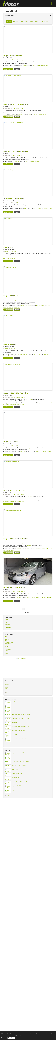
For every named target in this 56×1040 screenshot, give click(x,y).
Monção (26, 208)
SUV (29, 62)
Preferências (3, 1037)
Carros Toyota (20, 202)
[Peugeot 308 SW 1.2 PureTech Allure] (28, 377)
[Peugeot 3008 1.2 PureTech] (28, 39)
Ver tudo (8, 653)
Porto (30, 114)
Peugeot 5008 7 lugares (11, 296)
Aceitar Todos (11, 1037)
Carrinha (30, 399)
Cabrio (6, 636)
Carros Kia (19, 155)
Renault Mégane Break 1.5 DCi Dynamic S (21, 714)
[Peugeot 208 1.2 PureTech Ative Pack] (28, 522)
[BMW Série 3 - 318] (28, 328)
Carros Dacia (13, 251)
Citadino (30, 157)
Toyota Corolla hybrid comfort (13, 198)
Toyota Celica (15, 734)
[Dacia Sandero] (28, 231)
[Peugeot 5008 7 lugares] (28, 279)
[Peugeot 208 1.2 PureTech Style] (28, 474)
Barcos (36, 21)
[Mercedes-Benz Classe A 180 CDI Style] (8, 707)
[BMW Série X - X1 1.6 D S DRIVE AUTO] (28, 88)
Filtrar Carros (10, 15)
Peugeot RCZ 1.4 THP (10, 441)
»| (32, 609)
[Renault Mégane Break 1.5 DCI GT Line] (8, 727)
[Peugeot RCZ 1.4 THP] (28, 425)
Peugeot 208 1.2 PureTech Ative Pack (15, 539)
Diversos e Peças (44, 21)
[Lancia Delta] (8, 723)
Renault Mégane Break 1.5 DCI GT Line (20, 726)
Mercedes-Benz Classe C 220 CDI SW (20, 738)
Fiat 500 (13, 701)
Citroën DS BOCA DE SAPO (18, 710)
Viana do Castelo (37, 208)
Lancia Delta (14, 722)
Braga (34, 65)
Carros (9, 21)
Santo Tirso (20, 114)
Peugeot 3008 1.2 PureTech (12, 55)
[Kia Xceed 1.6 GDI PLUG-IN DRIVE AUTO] (28, 135)
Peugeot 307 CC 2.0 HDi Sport (18, 730)
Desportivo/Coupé (32, 447)
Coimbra (7, 684)
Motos (31, 21)
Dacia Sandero (8, 247)
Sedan (6, 646)
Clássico (7, 640)
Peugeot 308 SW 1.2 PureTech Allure (15, 393)
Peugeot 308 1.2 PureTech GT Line (14, 587)
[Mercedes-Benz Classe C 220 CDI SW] (8, 740)
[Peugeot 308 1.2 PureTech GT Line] (28, 571)
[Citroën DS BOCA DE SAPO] (8, 711)
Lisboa (6, 687)
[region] (28, 1035)
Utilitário (30, 496)
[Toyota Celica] (8, 736)
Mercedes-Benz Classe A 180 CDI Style (20, 705)
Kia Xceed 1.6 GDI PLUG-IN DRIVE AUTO (16, 151)
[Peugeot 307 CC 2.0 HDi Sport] (8, 732)
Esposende (25, 65)
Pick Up (6, 645)
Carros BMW (20, 108)
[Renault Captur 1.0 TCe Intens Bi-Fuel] (8, 719)
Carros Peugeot (21, 59)
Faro (6, 685)
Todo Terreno (8, 649)
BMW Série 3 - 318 (9, 344)
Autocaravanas (24, 21)
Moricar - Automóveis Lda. (40, 114)
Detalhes (17, 69)
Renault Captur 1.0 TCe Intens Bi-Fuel (20, 718)
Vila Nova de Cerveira (22, 257)
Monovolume (8, 643)
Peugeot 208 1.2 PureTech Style (14, 490)
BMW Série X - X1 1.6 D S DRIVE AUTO (16, 104)
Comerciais (16, 21)
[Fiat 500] (8, 703)
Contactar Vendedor (9, 69)
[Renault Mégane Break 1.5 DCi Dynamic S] (8, 715)
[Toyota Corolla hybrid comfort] (28, 182)
